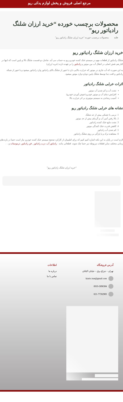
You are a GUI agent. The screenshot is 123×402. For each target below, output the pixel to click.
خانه (116, 37)
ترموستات (15, 143)
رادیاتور (77, 64)
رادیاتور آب (52, 143)
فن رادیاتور (26, 143)
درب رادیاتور (39, 143)
